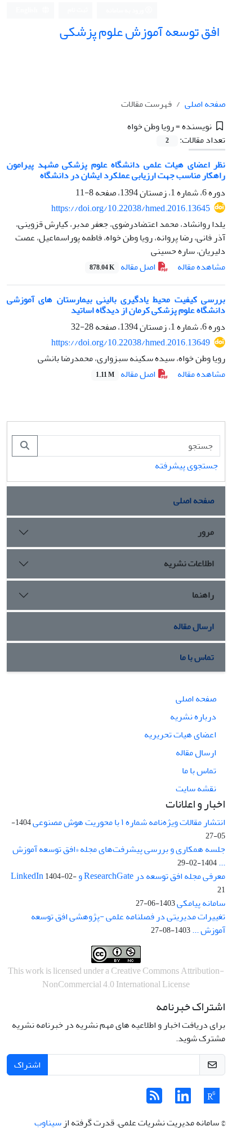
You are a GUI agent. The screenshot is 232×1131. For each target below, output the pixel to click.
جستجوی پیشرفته (186, 465)
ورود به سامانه (125, 10)
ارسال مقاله (193, 626)
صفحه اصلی (205, 103)
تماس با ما (197, 657)
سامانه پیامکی (201, 903)
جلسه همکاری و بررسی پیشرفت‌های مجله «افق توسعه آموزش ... (118, 856)
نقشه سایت (196, 788)
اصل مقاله (123, 266)
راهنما (203, 594)
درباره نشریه (193, 716)
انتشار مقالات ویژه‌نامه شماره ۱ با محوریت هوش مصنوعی (129, 822)
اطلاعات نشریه (189, 563)
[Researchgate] (211, 1099)
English (27, 10)
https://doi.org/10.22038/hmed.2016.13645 (130, 208)
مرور (206, 531)
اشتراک (27, 1064)
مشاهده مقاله (201, 266)
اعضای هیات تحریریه (180, 734)
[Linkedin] (183, 1099)
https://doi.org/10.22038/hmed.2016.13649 (130, 342)
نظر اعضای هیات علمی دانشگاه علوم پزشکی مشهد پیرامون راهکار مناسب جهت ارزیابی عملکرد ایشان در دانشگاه (116, 170)
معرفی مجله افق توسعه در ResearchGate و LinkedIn (118, 876)
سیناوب (47, 1122)
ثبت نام (78, 9)
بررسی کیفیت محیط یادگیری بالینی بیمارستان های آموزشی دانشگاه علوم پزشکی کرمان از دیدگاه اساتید (116, 304)
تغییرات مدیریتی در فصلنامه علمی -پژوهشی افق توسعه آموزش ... (128, 923)
